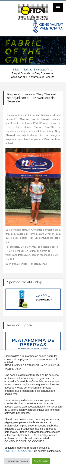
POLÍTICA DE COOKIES (18, 450)
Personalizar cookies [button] (17, 461)
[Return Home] (33, 11)
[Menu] (58, 7)
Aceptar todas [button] (41, 461)
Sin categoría (41, 69)
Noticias (27, 69)
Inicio (16, 69)
